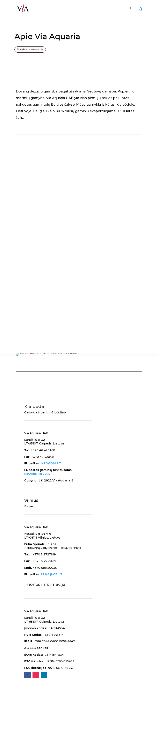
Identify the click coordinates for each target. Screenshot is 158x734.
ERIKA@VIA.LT (52, 574)
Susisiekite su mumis (30, 49)
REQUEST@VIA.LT (38, 473)
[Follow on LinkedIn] (44, 675)
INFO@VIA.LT (51, 463)
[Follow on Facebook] (27, 675)
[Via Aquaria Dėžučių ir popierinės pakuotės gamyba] (80, 234)
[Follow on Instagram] (36, 675)
